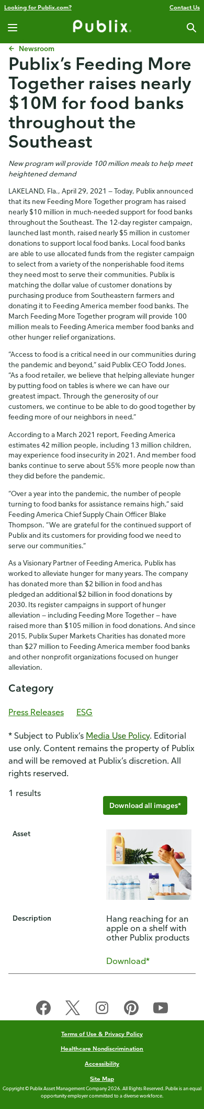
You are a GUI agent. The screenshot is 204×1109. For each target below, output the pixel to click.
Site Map (102, 1078)
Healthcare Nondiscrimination (102, 1048)
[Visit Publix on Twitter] (72, 1009)
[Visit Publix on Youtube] (160, 1009)
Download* (128, 961)
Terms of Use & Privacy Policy (102, 1034)
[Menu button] (12, 27)
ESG (84, 712)
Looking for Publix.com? (38, 7)
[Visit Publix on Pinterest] (131, 1009)
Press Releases (36, 712)
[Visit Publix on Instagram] (102, 1009)
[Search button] (191, 27)
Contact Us (184, 7)
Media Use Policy (118, 735)
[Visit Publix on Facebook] (43, 1009)
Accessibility (102, 1063)
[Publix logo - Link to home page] (102, 27)
